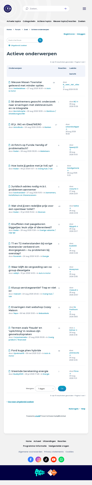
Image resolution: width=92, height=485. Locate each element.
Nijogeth (72, 226)
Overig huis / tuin (45, 168)
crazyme (72, 189)
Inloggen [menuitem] (81, 34)
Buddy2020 (18, 374)
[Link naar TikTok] (46, 459)
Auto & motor (45, 273)
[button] (65, 8)
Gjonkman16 (18, 353)
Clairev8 (17, 294)
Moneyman (73, 269)
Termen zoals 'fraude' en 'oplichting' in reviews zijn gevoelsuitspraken (25, 331)
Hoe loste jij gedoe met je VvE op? (32, 165)
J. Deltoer (72, 329)
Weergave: (30, 388)
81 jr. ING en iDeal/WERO (26, 124)
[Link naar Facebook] (31, 459)
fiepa (15, 313)
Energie (46, 256)
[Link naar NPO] (52, 472)
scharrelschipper (72, 127)
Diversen (41, 212)
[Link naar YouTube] (54, 459)
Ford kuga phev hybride (26, 350)
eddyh (16, 273)
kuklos (76, 206)
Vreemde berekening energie (29, 371)
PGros (76, 371)
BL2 (75, 102)
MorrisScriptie (19, 111)
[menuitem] (73, 409)
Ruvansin (17, 256)
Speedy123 (73, 147)
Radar (16, 151)
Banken (48, 127)
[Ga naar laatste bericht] (64, 87)
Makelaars (45, 151)
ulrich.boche (74, 353)
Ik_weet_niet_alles (71, 85)
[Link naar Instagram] (38, 459)
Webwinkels (44, 313)
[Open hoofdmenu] (84, 8)
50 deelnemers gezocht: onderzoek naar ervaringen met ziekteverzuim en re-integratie (32, 105)
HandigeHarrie (73, 168)
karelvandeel (19, 192)
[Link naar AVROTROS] (40, 472)
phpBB (37, 416)
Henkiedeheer (19, 88)
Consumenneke (20, 337)
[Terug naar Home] (8, 8)
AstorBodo (18, 127)
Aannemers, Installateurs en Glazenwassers (32, 193)
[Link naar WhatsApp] (61, 459)
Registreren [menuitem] (69, 34)
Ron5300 (73, 246)
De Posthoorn (73, 308)
